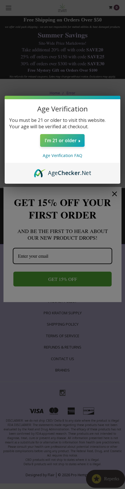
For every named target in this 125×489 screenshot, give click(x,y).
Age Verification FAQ (62, 155)
